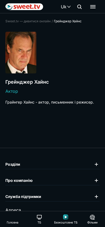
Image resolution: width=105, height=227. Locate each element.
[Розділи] (93, 6)
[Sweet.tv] (24, 6)
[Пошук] (79, 6)
